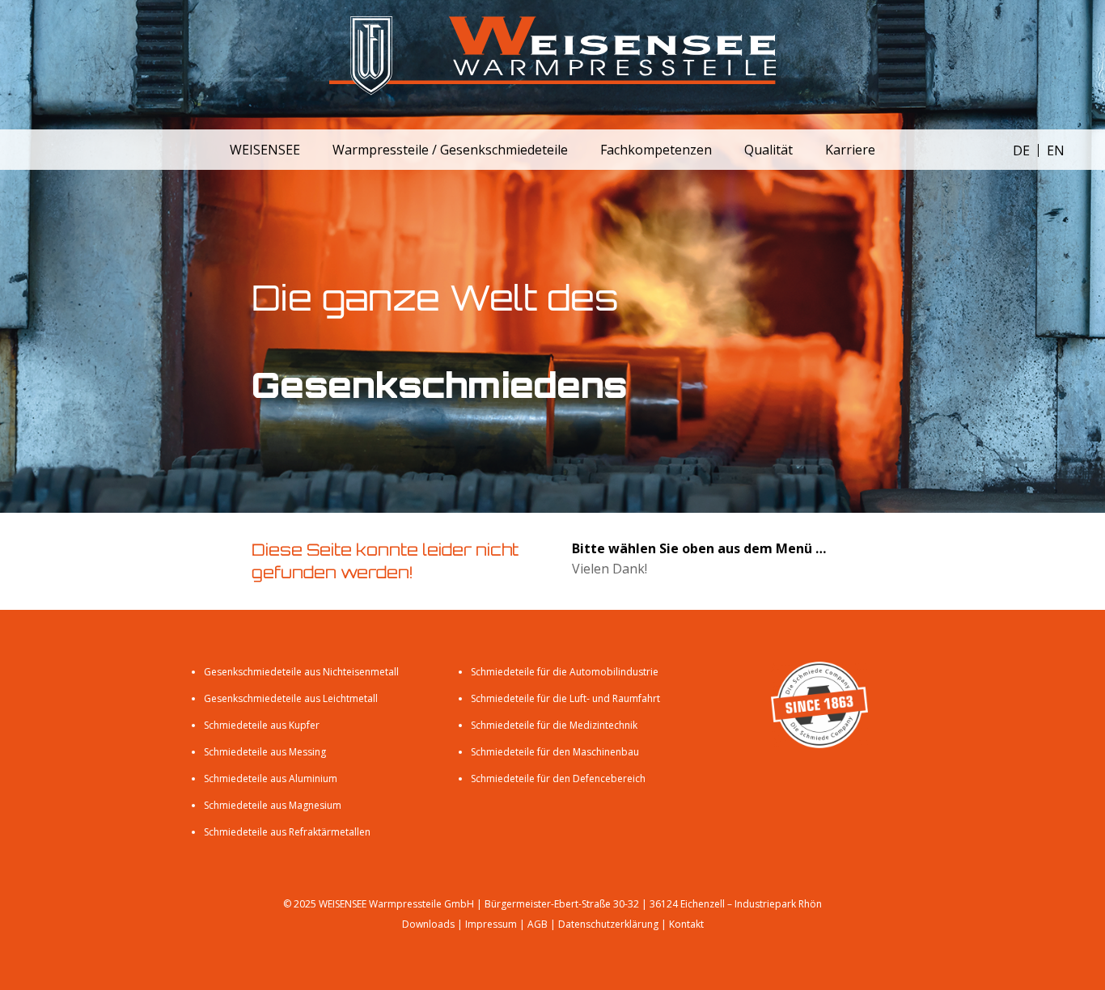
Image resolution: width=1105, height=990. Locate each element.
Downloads (428, 924)
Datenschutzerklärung (608, 924)
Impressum (491, 924)
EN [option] (1056, 150)
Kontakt (686, 924)
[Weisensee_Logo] (552, 64)
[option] (1056, 150)
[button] (312, 149)
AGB (537, 924)
